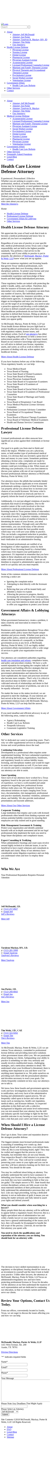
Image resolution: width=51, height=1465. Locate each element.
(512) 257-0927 (11, 909)
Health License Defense (17, 213)
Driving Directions (9, 1352)
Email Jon (8, 994)
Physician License (20, 141)
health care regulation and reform (16, 660)
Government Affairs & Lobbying (21, 218)
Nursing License (19, 136)
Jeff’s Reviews (7, 914)
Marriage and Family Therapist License (30, 123)
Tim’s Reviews (7, 1038)
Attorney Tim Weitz (21, 111)
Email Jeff (8, 911)
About (9, 101)
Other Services (13, 151)
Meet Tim (5, 1043)
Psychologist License (21, 131)
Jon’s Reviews (7, 997)
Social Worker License (22, 129)
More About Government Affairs (15, 708)
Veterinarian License (21, 144)
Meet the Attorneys (9, 204)
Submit (5, 1414)
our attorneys (32, 334)
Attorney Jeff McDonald (23, 103)
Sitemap (10, 1437)
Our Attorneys (18, 113)
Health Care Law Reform (23, 149)
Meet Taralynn (7, 960)
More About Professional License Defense (20, 569)
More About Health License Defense (17, 356)
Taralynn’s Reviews (10, 955)
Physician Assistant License (24, 126)
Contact (10, 159)
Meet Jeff (5, 919)
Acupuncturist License (22, 118)
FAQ (9, 1429)
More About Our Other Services (15, 805)
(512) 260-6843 (11, 991)
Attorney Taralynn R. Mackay (25, 108)
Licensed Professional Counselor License (30, 121)
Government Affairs (16, 146)
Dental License (19, 134)
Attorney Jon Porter (21, 106)
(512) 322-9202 (11, 1033)
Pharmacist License (21, 139)
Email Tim (8, 1035)
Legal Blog (12, 157)
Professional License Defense (20, 216)
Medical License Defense (18, 116)
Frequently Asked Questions (19, 154)
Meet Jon (5, 1001)
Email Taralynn (10, 953)
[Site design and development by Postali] (25, 1453)
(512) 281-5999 (11, 950)
